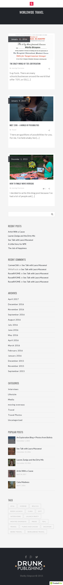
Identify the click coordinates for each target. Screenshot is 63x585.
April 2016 (13, 340)
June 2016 (13, 330)
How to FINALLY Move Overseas (22, 183)
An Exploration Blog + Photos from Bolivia (34, 437)
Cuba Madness (23, 482)
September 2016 (16, 314)
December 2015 (16, 361)
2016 (12, 506)
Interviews (13, 389)
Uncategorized (15, 420)
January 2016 (15, 356)
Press (34, 521)
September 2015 (16, 371)
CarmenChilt (13, 265)
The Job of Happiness (17, 248)
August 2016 (14, 320)
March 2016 (14, 345)
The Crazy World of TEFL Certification (25, 63)
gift (40, 511)
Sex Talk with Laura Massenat (20, 240)
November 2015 (16, 366)
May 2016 (13, 335)
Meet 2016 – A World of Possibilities (24, 125)
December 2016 (16, 304)
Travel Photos (15, 415)
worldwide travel (36, 532)
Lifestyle (12, 394)
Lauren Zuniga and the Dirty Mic (21, 236)
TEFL (44, 521)
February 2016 (15, 350)
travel (13, 527)
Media (11, 399)
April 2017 (13, 299)
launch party (32, 516)
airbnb (23, 506)
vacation (47, 527)
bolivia (35, 506)
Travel (14, 130)
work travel (16, 532)
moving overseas (18, 68)
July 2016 (13, 325)
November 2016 (16, 309)
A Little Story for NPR (17, 244)
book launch (16, 511)
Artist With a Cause (16, 232)
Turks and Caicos (30, 527)
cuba (30, 511)
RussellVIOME (14, 273)
